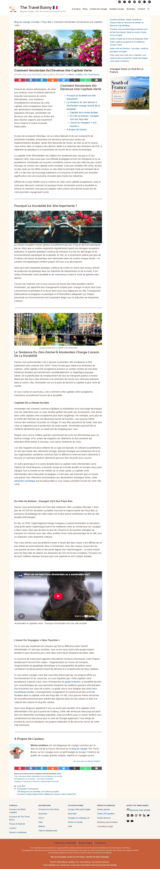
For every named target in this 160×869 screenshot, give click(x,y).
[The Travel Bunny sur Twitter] (119, 2)
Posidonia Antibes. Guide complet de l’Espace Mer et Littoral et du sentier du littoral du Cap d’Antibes (127, 22)
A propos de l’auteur (77, 129)
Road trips (72, 813)
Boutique (131, 9)
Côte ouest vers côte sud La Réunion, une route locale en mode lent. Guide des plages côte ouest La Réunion (129, 58)
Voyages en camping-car (79, 818)
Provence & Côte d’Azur (48, 809)
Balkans (41, 826)
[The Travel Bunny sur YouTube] (139, 2)
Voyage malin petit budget (79, 809)
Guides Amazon (104, 818)
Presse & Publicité (17, 824)
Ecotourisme (33, 789)
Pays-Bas (46, 22)
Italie (40, 822)
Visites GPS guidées (105, 813)
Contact (141, 9)
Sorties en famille (75, 822)
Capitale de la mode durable (84, 112)
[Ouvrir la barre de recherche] (148, 9)
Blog (85, 9)
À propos (76, 9)
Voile (70, 826)
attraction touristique (24, 481)
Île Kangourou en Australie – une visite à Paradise (33, 779)
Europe (36, 22)
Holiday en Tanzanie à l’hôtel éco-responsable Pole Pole (36, 781)
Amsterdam (22, 789)
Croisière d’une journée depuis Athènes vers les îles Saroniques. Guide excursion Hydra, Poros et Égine (129, 32)
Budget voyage (117, 9)
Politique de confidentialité (65, 843)
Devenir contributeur (18, 832)
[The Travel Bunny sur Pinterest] (134, 2)
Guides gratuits (103, 809)
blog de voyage (79, 748)
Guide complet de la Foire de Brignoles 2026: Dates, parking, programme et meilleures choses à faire (129, 42)
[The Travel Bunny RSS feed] (149, 2)
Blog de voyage (22, 22)
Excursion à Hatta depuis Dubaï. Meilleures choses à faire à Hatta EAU (46, 794)
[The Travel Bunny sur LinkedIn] (144, 2)
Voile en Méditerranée (47, 830)
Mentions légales (85, 843)
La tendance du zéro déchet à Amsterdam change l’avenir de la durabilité (83, 105)
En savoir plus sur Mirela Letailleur (87, 761)
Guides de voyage (98, 9)
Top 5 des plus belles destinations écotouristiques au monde (38, 776)
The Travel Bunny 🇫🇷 (39, 7)
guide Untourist (72, 682)
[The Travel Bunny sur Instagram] (129, 2)
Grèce (41, 818)
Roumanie (42, 813)
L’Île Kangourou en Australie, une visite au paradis (38, 791)
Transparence (100, 843)
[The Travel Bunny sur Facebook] (124, 2)
